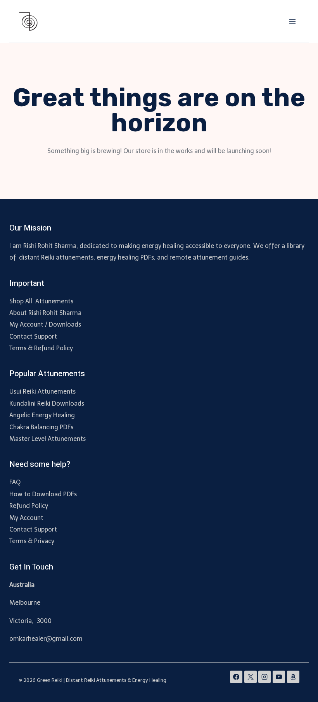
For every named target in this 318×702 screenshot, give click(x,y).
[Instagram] (264, 677)
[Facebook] (236, 677)
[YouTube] (279, 677)
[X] (250, 677)
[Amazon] (293, 677)
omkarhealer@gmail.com (46, 638)
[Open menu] (292, 21)
